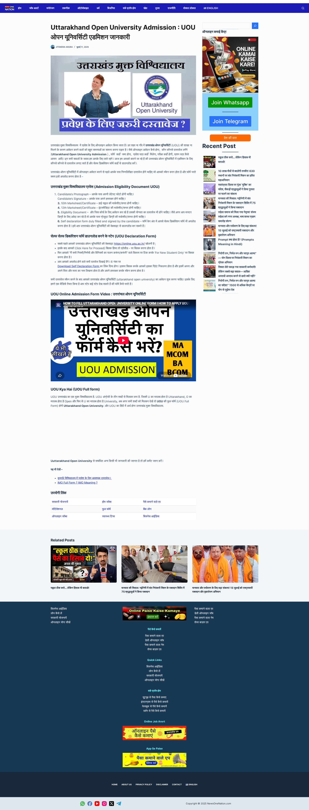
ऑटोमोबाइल (83, 8)
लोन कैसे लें (56, 613)
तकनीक (66, 8)
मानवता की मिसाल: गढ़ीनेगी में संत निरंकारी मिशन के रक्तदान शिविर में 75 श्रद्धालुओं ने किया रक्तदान (237, 203)
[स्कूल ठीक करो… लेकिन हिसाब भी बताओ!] (209, 162)
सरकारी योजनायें (60, 501)
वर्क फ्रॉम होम (129, 8)
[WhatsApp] (82, 803)
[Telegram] (118, 803)
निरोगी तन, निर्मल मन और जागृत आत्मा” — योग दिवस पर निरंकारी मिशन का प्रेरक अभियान (237, 258)
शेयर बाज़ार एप (154, 649)
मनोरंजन (50, 8)
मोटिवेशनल (57, 509)
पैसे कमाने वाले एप (152, 501)
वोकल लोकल (189, 8)
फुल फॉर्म (106, 509)
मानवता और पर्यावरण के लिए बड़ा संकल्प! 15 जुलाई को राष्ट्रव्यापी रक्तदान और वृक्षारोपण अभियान (237, 230)
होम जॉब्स (106, 501)
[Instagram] (104, 803)
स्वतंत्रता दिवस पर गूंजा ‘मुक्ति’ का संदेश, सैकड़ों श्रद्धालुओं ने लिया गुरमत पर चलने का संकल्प (236, 189)
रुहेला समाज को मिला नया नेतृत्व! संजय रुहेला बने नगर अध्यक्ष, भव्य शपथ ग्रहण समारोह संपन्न (237, 216)
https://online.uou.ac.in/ (129, 243)
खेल (145, 8)
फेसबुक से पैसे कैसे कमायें (154, 706)
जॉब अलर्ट (34, 8)
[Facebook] (89, 803)
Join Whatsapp (230, 102)
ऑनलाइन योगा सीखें (60, 622)
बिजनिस (111, 8)
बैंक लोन (147, 509)
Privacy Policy (144, 784)
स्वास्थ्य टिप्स (108, 516)
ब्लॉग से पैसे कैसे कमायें (154, 710)
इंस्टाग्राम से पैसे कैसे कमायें (154, 701)
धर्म (98, 8)
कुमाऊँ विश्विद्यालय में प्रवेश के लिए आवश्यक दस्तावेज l (85, 478)
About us (127, 784)
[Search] (255, 26)
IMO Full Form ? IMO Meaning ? (78, 482)
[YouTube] (97, 803)
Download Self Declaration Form (79, 266)
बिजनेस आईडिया (151, 516)
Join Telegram (230, 121)
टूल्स (157, 8)
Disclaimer (162, 784)
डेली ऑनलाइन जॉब (154, 640)
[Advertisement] (123, 434)
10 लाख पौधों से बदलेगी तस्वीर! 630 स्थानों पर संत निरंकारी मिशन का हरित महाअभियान (236, 175)
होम (19, 8)
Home (114, 784)
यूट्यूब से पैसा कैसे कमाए (154, 697)
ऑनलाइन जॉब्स (59, 516)
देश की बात (230, 138)
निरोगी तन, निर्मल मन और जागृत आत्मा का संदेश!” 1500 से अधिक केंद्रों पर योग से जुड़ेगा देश (236, 285)
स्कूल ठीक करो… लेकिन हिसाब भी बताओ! (70, 587)
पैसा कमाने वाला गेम (154, 644)
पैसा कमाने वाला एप (154, 635)
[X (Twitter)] (111, 803)
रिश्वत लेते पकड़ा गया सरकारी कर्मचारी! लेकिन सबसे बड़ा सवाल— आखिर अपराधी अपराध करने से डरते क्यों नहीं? (237, 271)
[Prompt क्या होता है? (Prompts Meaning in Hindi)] (209, 244)
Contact (177, 784)
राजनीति (171, 8)
